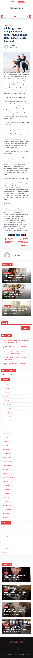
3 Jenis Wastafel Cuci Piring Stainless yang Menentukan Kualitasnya (16, 594)
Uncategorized (7, 548)
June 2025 (6, 441)
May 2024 (6, 493)
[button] (27, 16)
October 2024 (7, 473)
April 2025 (6, 449)
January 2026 (7, 413)
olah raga (5, 536)
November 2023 (7, 517)
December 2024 (7, 465)
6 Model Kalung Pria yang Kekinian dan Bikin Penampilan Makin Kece (15, 577)
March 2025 (6, 453)
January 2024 (7, 509)
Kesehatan (7, 25)
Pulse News (26, 649)
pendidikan (6, 544)
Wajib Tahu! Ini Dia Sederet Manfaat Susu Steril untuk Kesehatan (15, 277)
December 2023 (7, 513)
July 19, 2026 (9, 614)
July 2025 (6, 437)
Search (4, 323)
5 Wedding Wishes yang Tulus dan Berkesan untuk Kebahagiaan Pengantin (15, 611)
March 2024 (6, 501)
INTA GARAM (17, 8)
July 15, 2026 (9, 631)
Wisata (5, 552)
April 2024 (6, 497)
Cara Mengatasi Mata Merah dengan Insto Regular (10, 240)
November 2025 (7, 421)
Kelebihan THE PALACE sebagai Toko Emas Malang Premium (16, 629)
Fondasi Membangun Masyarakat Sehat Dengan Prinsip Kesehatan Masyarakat (22, 242)
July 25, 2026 (9, 597)
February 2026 (7, 409)
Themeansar (16, 651)
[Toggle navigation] (15, 16)
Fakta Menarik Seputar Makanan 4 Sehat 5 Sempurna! (14, 294)
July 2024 (6, 485)
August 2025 (6, 433)
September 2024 (8, 477)
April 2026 (6, 401)
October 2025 (7, 425)
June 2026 (6, 393)
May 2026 (6, 397)
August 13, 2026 (10, 579)
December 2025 (7, 417)
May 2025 (6, 445)
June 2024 (6, 489)
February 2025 (7, 457)
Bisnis (4, 528)
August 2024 (6, 481)
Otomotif (5, 540)
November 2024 (8, 469)
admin (13, 45)
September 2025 (8, 429)
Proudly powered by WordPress (10, 649)
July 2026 (6, 389)
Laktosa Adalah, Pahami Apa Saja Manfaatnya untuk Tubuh (16, 310)
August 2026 (6, 385)
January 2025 (7, 461)
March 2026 (6, 405)
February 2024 (7, 505)
